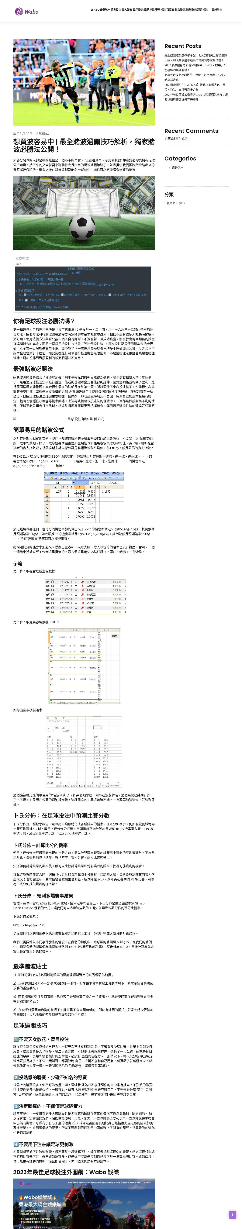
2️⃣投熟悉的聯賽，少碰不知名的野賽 (82, 295)
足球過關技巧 (26, 291)
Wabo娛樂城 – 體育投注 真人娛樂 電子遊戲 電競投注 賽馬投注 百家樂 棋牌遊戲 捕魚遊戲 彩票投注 (149, 10)
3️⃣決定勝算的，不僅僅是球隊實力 (128, 295)
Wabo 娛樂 (104, 1172)
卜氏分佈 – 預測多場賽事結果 (77, 284)
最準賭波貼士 (106, 285)
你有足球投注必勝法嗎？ (31, 274)
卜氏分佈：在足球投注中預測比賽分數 (40, 280)
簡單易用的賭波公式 (82, 268)
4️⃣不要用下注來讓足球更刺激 (42, 300)
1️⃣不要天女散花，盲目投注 (39, 295)
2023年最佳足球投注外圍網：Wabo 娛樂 (43, 307)
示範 (78, 273)
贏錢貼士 (217, 10)
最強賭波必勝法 (58, 274)
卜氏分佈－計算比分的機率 (39, 284)
